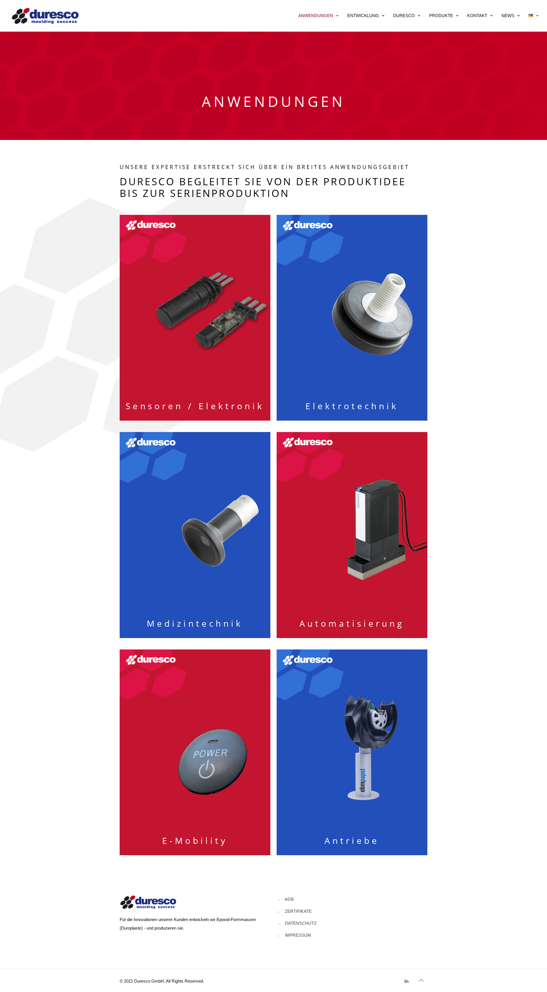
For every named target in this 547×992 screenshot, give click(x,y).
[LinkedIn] (407, 981)
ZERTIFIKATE (298, 911)
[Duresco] (45, 15)
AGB (289, 899)
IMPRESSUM (298, 935)
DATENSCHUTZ (301, 923)
